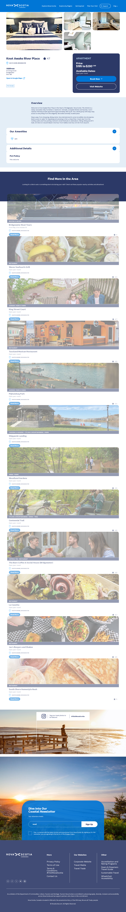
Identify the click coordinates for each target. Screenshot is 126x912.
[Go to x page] (16, 881)
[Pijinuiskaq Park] (63, 376)
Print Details (10, 86)
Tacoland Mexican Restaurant (23, 351)
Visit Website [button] (96, 86)
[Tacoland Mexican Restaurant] (63, 333)
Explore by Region (65, 6)
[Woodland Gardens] (63, 460)
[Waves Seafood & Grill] (63, 249)
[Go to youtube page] (20, 881)
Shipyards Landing (18, 435)
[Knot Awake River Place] (34, 31)
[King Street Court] (63, 291)
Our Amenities (18, 131)
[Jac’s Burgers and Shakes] (63, 629)
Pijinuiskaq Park (17, 393)
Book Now (95, 79)
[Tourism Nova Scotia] (17, 5)
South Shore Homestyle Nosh (23, 689)
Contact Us (52, 876)
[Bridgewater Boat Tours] (63, 207)
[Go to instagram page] (8, 881)
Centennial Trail (16, 520)
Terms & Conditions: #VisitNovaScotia (55, 870)
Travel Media (80, 865)
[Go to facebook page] (12, 881)
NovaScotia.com (57, 904)
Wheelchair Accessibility (107, 877)
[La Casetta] (63, 587)
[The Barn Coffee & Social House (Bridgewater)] (63, 544)
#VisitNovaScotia (78, 716)
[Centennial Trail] (63, 502)
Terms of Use (53, 865)
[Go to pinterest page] (24, 881)
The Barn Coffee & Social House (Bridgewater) (31, 562)
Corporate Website (82, 861)
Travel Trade (80, 868)
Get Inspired (79, 6)
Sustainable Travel (110, 872)
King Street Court (17, 309)
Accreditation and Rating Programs (109, 862)
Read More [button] (15, 234)
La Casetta (14, 604)
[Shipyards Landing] (63, 418)
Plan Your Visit (92, 6)
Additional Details (21, 148)
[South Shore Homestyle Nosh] (63, 671)
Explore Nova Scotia (49, 6)
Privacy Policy (70, 834)
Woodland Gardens (18, 478)
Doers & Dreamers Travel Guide (109, 868)
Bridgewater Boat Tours (20, 224)
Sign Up (89, 824)
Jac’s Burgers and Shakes (21, 647)
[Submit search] (101, 6)
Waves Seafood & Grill (19, 267)
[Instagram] (43, 718)
